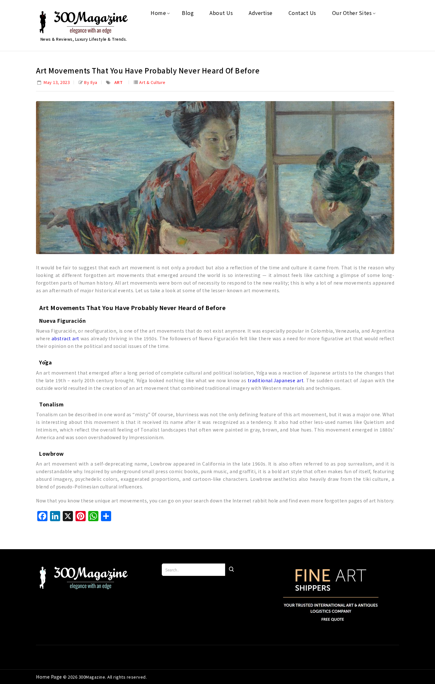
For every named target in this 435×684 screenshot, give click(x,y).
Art (118, 82)
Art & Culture (152, 82)
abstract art (65, 338)
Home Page (49, 677)
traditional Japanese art (276, 380)
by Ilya (90, 82)
